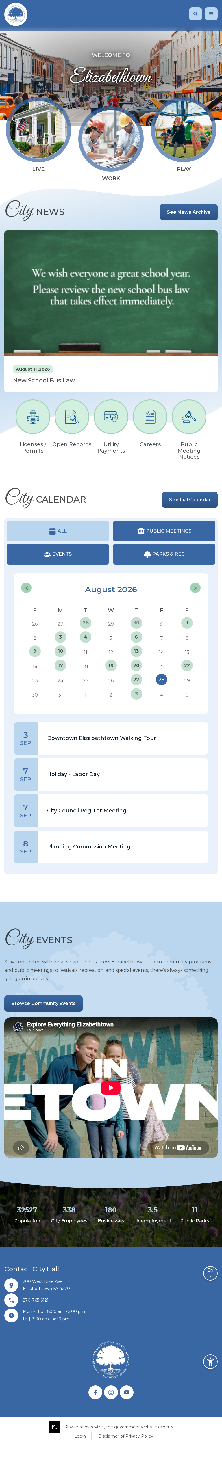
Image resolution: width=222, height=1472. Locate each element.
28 (86, 623)
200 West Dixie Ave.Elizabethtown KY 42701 (47, 1285)
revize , (98, 1427)
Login (80, 1436)
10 (60, 651)
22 (187, 665)
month (194, 576)
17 (60, 665)
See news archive (189, 212)
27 (136, 679)
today (176, 576)
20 (136, 665)
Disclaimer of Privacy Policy (125, 1436)
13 (136, 651)
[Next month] (195, 587)
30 (136, 623)
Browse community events (43, 1003)
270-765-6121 (36, 1300)
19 (111, 665)
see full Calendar (190, 500)
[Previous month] (26, 587)
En (210, 1270)
